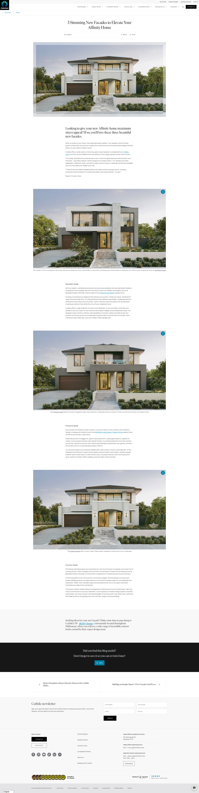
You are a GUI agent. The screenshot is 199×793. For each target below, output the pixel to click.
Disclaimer (95, 788)
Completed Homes (143, 7)
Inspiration (174, 7)
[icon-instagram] (38, 754)
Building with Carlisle (84, 763)
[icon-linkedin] (54, 754)
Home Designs (81, 7)
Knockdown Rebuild (112, 7)
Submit (110, 718)
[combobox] (8, 791)
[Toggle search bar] (183, 7)
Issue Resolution (106, 788)
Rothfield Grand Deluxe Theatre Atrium (109, 432)
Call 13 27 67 (39, 745)
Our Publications (85, 788)
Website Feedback (118, 788)
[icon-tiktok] (49, 754)
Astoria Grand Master (107, 293)
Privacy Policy (60, 788)
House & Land (128, 7)
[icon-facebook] (33, 754)
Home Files (8, 12)
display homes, (86, 623)
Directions (129, 764)
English (6, 792)
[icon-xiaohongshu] (60, 754)
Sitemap (129, 788)
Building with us (160, 7)
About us (80, 757)
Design (18, 12)
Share (125, 34)
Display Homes (96, 7)
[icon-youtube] (44, 754)
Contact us (191, 7)
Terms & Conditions (72, 788)
